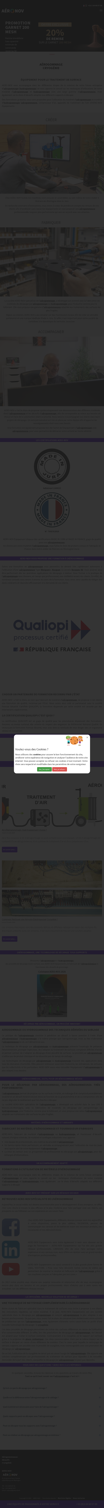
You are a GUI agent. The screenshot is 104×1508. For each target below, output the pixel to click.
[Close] (87, 737)
